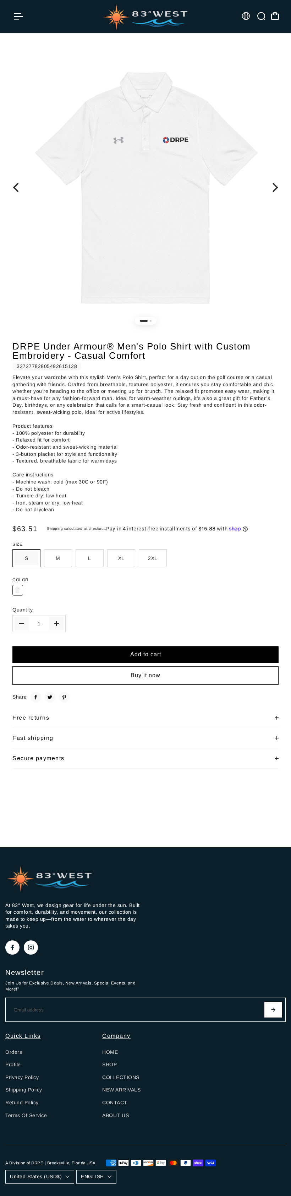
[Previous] (16, 188)
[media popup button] (272, 66)
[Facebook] (36, 697)
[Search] (261, 16)
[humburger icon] (18, 16)
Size (17, 544)
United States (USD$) (36, 1176)
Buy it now (145, 675)
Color (20, 579)
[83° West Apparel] (145, 16)
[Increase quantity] (56, 623)
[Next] (274, 188)
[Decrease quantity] (22, 623)
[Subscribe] (273, 1010)
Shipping (55, 528)
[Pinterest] (64, 697)
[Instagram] (31, 947)
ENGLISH (92, 1176)
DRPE (37, 1162)
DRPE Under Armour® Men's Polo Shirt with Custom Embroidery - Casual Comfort (131, 351)
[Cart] (275, 16)
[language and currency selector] (246, 16)
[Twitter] (50, 697)
